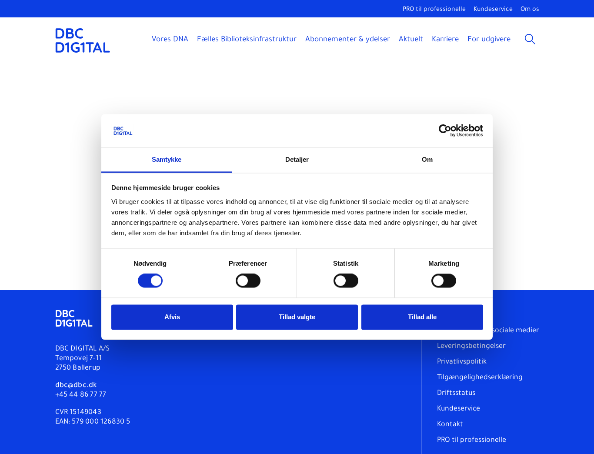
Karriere (445, 40)
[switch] (248, 281)
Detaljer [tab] (297, 159)
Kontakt (450, 425)
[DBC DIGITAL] (82, 40)
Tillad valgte (297, 316)
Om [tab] (427, 159)
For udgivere (489, 40)
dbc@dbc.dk (76, 386)
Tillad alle (422, 316)
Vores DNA (170, 40)
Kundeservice (493, 10)
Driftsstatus (456, 393)
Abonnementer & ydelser (347, 40)
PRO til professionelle (434, 10)
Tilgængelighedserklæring (480, 378)
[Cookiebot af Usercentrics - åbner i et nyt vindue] (445, 130)
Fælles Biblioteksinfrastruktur (247, 40)
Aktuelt (411, 40)
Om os (530, 10)
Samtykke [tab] (167, 159)
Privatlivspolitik (462, 362)
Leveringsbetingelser (471, 347)
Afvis (172, 316)
